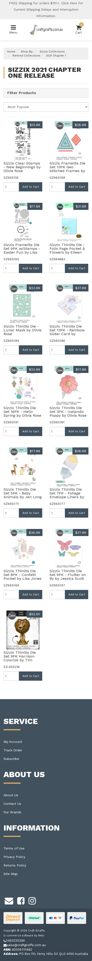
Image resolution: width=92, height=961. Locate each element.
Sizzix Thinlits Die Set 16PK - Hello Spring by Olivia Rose (22, 412)
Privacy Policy (14, 857)
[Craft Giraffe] (46, 29)
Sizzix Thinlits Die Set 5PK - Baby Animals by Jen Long (23, 493)
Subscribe (11, 759)
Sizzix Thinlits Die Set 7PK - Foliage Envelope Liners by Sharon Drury (67, 495)
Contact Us (12, 803)
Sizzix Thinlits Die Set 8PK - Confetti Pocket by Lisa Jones (23, 575)
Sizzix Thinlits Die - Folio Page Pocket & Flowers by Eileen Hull (67, 250)
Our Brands (12, 812)
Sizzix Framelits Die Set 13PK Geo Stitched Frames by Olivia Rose (67, 169)
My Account (13, 742)
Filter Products (21, 93)
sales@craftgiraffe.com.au (26, 945)
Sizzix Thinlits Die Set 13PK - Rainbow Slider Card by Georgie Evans (67, 332)
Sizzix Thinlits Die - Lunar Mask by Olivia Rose (23, 330)
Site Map (11, 874)
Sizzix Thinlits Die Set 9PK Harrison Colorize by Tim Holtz (20, 658)
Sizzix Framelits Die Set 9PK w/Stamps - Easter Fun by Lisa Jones (22, 250)
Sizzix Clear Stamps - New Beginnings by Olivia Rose (22, 167)
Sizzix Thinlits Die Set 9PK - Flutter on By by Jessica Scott (68, 575)
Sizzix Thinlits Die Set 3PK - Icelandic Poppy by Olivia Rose (68, 412)
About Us (11, 795)
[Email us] (9, 900)
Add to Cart (30, 186)
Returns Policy (15, 865)
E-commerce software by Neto (24, 935)
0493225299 (15, 940)
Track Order (13, 750)
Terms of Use (14, 848)
